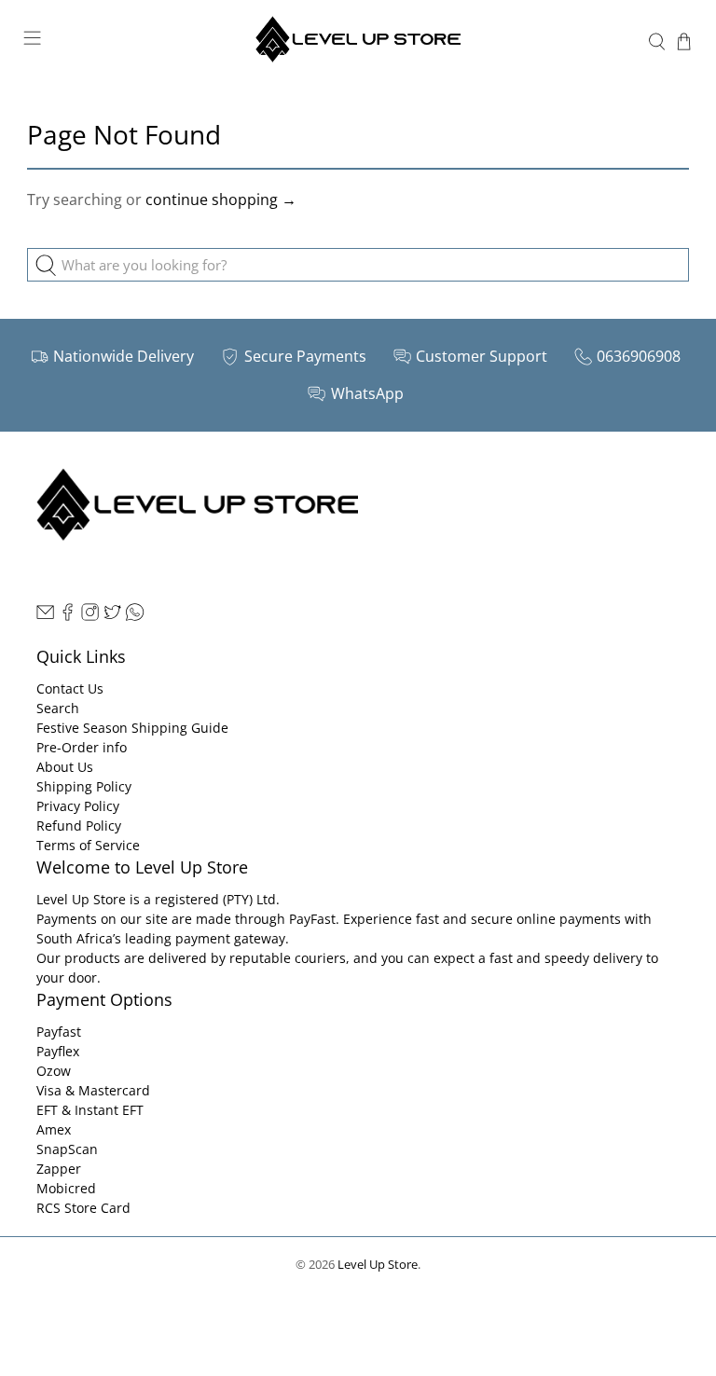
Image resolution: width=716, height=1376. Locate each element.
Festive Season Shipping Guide (132, 727)
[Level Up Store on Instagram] (90, 616)
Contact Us (69, 688)
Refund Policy (78, 825)
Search (57, 708)
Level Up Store (377, 1264)
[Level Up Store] (358, 41)
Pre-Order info (81, 747)
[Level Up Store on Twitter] (112, 616)
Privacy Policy (77, 806)
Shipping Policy (83, 786)
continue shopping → (220, 199)
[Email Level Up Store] (45, 616)
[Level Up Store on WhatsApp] (135, 616)
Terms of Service (88, 845)
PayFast (312, 919)
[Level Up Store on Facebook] (67, 616)
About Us (64, 767)
